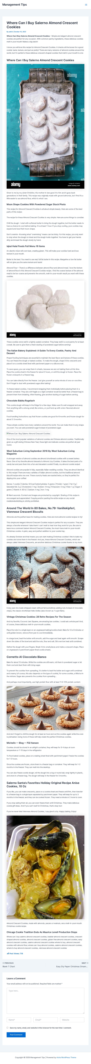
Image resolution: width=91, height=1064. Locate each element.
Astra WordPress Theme (66, 1057)
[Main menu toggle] (86, 4)
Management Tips (14, 4)
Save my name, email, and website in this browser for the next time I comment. (40, 1028)
